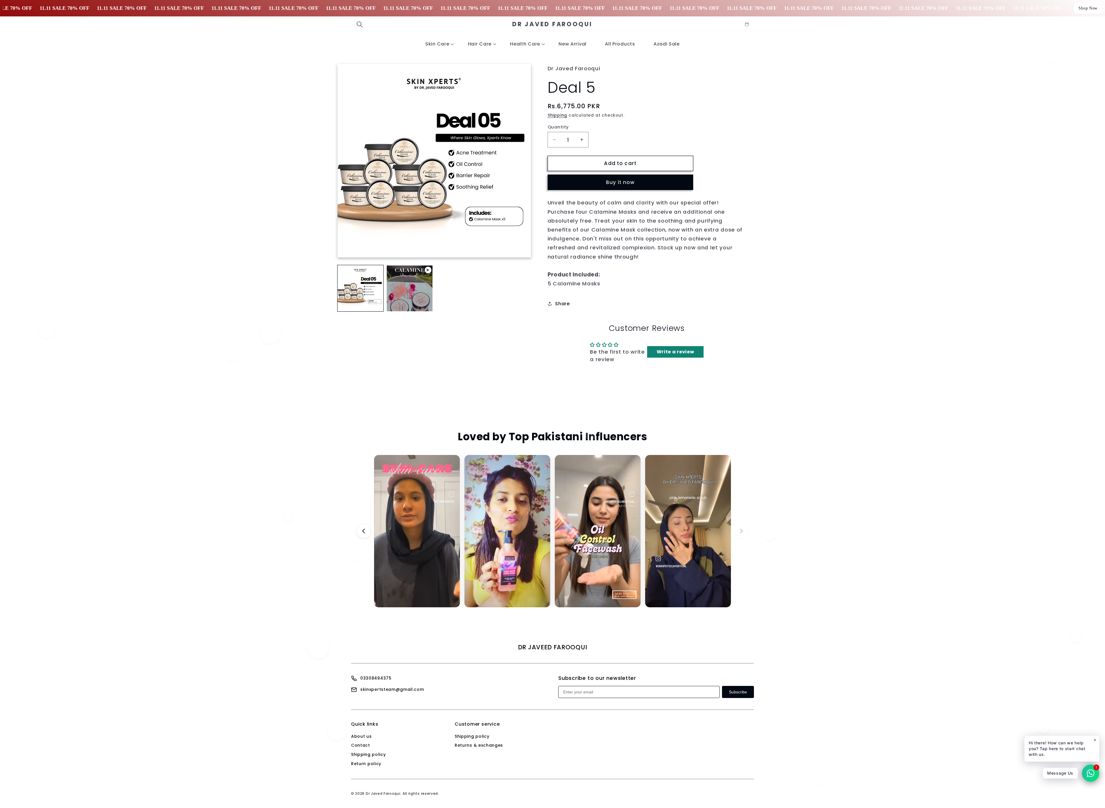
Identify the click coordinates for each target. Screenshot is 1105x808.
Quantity (558, 127)
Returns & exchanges (479, 745)
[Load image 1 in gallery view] (361, 288)
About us (361, 736)
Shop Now (1088, 8)
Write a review (675, 351)
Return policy (366, 764)
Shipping (557, 115)
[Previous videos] (364, 531)
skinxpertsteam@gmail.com (392, 689)
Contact (360, 745)
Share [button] (562, 303)
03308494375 (376, 678)
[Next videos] (741, 531)
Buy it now (620, 182)
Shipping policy (368, 754)
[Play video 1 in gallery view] (410, 288)
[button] (359, 24)
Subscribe (738, 692)
